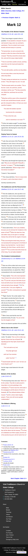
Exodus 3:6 (6, 457)
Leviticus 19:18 (8, 461)
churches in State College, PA (14, 552)
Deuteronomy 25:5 (9, 452)
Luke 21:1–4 (5, 406)
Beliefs (8, 510)
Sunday (4, 4)
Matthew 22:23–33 (7, 189)
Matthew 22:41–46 (7, 330)
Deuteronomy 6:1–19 (8, 258)
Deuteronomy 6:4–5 (9, 459)
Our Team (8, 519)
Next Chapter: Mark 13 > (19, 478)
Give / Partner (10, 535)
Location (8, 530)
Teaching (8, 512)
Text (7, 537)
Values (8, 514)
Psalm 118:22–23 (8, 445)
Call (11, 537)
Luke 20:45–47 (6, 376)
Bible (9, 4)
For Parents (22, 4)
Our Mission (9, 516)
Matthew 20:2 (14, 450)
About (4, 504)
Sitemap (8, 521)
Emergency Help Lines (12, 539)
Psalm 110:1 (6, 465)
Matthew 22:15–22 (7, 136)
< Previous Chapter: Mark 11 (10, 17)
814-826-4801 (8, 499)
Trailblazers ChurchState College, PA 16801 (11, 492)
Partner (14, 4)
